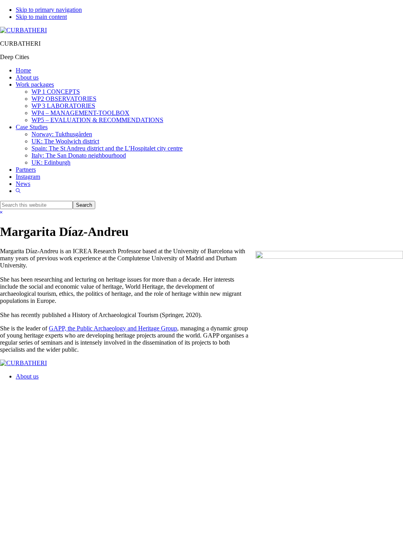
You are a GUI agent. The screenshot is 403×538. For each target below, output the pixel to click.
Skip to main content (41, 16)
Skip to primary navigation (49, 9)
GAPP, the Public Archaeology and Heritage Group (113, 328)
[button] (18, 190)
